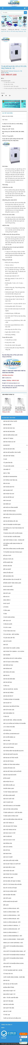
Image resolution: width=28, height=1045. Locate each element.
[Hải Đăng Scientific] (14, 3)
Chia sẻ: (3, 93)
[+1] (9, 95)
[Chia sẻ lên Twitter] (6, 95)
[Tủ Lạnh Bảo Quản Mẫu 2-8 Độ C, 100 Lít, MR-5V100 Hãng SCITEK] (20, 401)
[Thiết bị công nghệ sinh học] (14, 21)
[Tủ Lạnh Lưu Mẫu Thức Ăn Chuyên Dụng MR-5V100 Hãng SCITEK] (7, 401)
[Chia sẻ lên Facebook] (2, 95)
